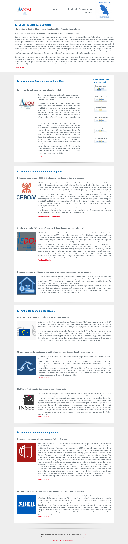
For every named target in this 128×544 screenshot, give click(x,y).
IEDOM (84, 534)
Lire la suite (19, 68)
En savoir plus (43, 377)
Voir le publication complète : (49, 216)
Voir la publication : (45, 260)
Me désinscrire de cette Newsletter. (64, 540)
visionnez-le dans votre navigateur (76, 537)
